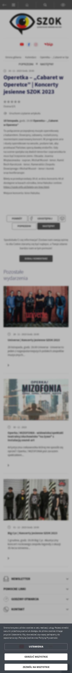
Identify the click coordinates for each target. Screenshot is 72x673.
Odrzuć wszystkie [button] (36, 656)
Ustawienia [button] (36, 646)
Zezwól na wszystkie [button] (36, 667)
